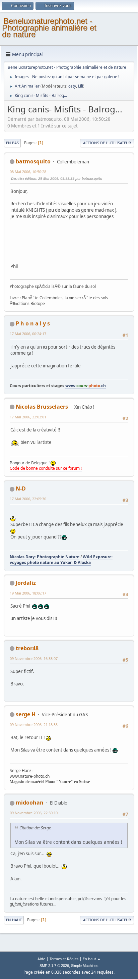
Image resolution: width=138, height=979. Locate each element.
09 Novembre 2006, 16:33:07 (34, 658)
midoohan (30, 802)
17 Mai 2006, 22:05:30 (28, 498)
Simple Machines (84, 966)
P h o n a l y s (33, 323)
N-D (21, 488)
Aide (41, 958)
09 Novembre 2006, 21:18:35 (34, 724)
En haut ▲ (92, 958)
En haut (14, 919)
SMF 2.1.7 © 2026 (54, 966)
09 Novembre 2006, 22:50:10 (34, 812)
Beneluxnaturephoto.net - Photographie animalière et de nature (49, 27)
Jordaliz (26, 582)
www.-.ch (85, 386)
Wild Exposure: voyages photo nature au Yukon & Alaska (61, 559)
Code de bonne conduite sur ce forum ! (46, 468)
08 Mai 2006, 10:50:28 (28, 171)
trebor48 (27, 648)
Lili (80, 86)
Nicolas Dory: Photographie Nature (44, 557)
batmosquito (33, 161)
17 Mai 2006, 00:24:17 (28, 333)
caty (72, 86)
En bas (12, 142)
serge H (26, 714)
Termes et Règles (64, 958)
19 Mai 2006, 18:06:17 (28, 593)
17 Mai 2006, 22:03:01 (28, 416)
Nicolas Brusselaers (42, 406)
